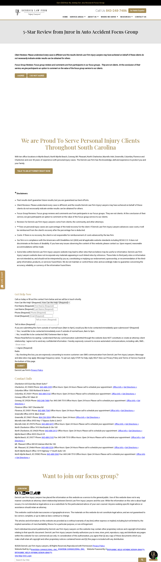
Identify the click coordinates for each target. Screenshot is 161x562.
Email (22, 316)
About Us (92, 17)
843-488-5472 (48, 424)
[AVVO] (35, 494)
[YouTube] (28, 494)
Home (65, 17)
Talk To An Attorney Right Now (33, 171)
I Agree (24, 348)
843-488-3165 (48, 437)
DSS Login (27, 556)
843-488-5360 (53, 454)
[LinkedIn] (24, 494)
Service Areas (77, 17)
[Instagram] (31, 494)
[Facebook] (17, 494)
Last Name (24, 309)
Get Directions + (130, 387)
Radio (17, 351)
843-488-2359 (46, 387)
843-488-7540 (44, 410)
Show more (20, 344)
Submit (21, 366)
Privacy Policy (37, 370)
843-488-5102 (45, 394)
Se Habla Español (137, 11)
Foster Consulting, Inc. (71, 549)
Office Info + (118, 387)
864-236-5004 (45, 417)
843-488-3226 (47, 447)
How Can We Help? (28, 302)
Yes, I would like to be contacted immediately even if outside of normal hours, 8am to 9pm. (55, 331)
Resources (125, 17)
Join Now (22, 488)
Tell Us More (25, 324)
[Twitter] (20, 494)
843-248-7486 (116, 10)
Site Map (18, 556)
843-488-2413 (51, 431)
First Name (24, 306)
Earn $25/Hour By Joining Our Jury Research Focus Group (80, 3)
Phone (22, 312)
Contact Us (140, 17)
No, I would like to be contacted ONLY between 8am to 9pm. (42, 334)
